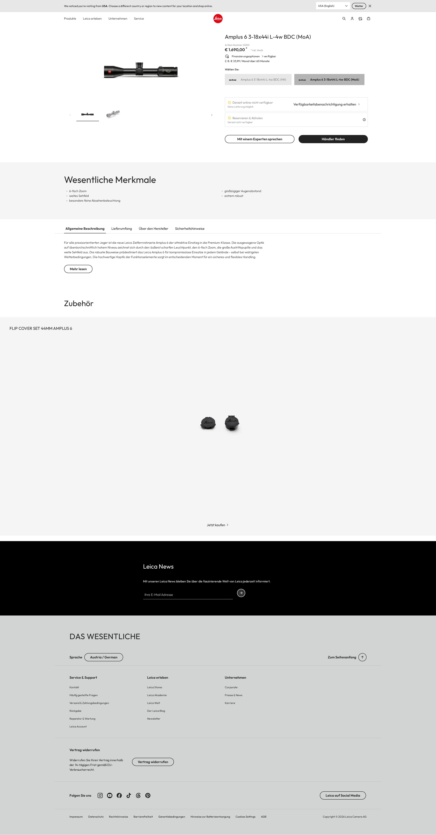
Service (139, 18)
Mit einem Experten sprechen (259, 139)
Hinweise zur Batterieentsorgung (210, 816)
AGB (263, 816)
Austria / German (103, 657)
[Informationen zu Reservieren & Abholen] (364, 120)
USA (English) (326, 5)
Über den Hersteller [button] (153, 228)
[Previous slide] (70, 115)
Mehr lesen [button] (78, 269)
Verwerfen (370, 6)
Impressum (76, 816)
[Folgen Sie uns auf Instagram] (100, 795)
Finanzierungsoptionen (246, 56)
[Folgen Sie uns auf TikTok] (128, 795)
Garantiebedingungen (171, 816)
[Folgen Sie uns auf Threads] (138, 795)
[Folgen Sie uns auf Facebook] (119, 795)
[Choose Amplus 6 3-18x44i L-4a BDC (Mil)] (258, 79)
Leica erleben (92, 18)
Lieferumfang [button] (121, 228)
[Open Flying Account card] (352, 18)
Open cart (368, 18)
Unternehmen (117, 18)
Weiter (359, 6)
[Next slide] (211, 115)
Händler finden (333, 139)
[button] (87, 114)
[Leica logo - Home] (218, 18)
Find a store (360, 19)
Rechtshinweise (118, 816)
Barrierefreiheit (143, 816)
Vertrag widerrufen (153, 762)
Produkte (70, 18)
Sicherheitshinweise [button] (190, 228)
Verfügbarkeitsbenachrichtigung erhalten (324, 104)
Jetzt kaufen (216, 525)
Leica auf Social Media (343, 795)
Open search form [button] (344, 18)
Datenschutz (96, 816)
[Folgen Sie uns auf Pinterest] (147, 795)
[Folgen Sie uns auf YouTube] (109, 795)
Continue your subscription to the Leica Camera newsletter (241, 593)
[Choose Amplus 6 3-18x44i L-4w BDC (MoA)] (329, 79)
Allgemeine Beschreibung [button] (85, 228)
